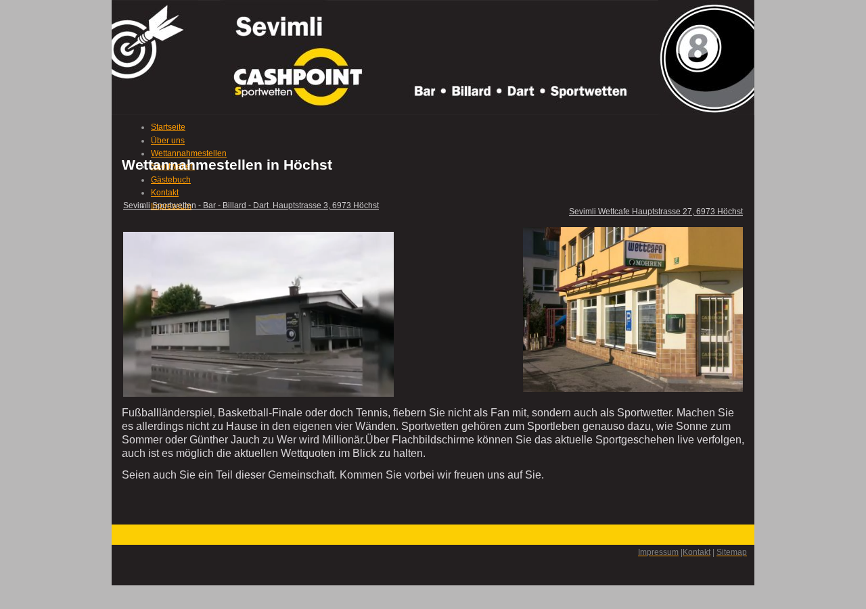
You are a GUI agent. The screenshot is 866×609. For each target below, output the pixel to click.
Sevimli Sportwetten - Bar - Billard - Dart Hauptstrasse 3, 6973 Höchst (251, 205)
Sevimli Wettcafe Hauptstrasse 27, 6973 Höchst (656, 211)
